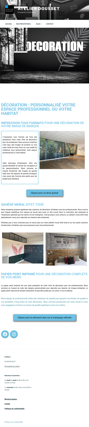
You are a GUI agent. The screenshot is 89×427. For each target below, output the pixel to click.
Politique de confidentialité (14, 408)
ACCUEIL (8, 24)
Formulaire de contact (12, 366)
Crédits (7, 404)
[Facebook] (5, 334)
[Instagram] (14, 334)
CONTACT (50, 24)
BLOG (38, 24)
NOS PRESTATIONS (23, 24)
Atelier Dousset (39, 8)
